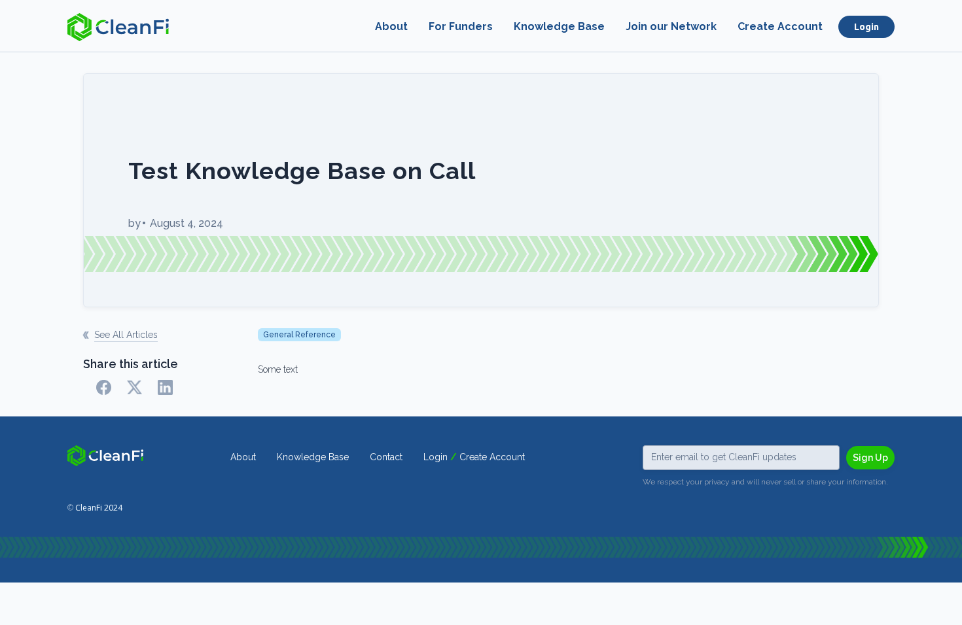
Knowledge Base (559, 26)
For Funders (461, 26)
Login (866, 27)
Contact (386, 457)
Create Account (780, 26)
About (391, 26)
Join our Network (671, 26)
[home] (118, 27)
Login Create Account (474, 457)
